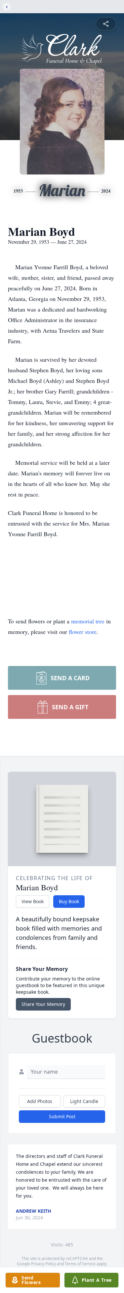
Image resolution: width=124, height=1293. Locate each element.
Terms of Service (80, 1264)
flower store (83, 632)
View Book (32, 901)
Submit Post (62, 1116)
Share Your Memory (43, 1004)
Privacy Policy (43, 1264)
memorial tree (87, 621)
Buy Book (69, 901)
